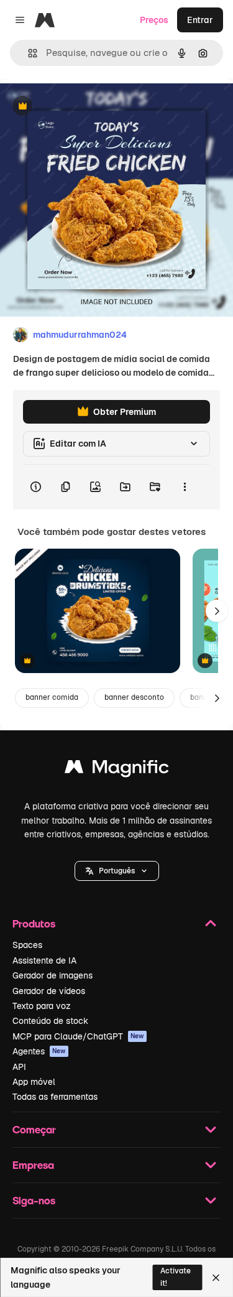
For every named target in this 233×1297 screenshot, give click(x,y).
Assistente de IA (44, 960)
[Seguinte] (217, 611)
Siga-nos (33, 1200)
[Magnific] (117, 769)
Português (117, 871)
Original (79, 107)
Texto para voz (41, 1005)
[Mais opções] (184, 487)
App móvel (33, 1081)
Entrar (200, 20)
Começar (34, 1129)
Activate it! (175, 1277)
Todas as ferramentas (55, 1096)
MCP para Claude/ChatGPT (78, 1036)
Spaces (27, 945)
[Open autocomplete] (28, 53)
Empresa (33, 1164)
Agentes (39, 1051)
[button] (117, 871)
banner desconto (134, 697)
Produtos (33, 923)
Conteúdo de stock (50, 1020)
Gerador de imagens (52, 975)
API (19, 1066)
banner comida (51, 697)
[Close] (215, 1277)
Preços (154, 20)
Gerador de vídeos (48, 991)
